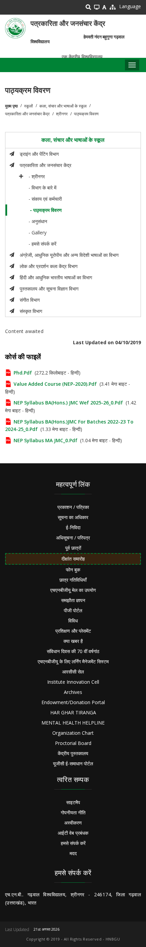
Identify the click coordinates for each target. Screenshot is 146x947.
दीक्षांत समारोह (73, 558)
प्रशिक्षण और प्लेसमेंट (73, 631)
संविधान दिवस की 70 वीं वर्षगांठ (73, 651)
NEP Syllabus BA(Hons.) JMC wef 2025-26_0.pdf (68, 402)
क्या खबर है (73, 641)
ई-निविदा (73, 527)
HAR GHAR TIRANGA (73, 712)
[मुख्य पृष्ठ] (15, 28)
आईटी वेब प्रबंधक (73, 833)
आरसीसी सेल (73, 671)
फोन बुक (73, 569)
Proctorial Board (73, 743)
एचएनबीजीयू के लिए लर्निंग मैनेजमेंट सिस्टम (73, 661)
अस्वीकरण (73, 822)
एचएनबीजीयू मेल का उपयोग (73, 590)
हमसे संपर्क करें (73, 843)
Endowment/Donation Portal (73, 702)
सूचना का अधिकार (73, 517)
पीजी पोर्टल (73, 610)
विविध (73, 620)
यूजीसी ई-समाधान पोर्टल (73, 763)
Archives (73, 692)
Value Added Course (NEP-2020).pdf (55, 384)
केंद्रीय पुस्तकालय (73, 753)
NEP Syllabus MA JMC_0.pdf (45, 440)
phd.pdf (23, 372)
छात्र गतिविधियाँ (73, 580)
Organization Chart (73, 733)
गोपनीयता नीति (73, 812)
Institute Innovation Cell (73, 682)
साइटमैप (73, 802)
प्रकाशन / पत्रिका (73, 507)
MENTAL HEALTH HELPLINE (73, 722)
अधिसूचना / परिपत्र (73, 537)
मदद (73, 853)
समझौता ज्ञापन (73, 600)
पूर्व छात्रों (73, 548)
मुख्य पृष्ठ (11, 106)
